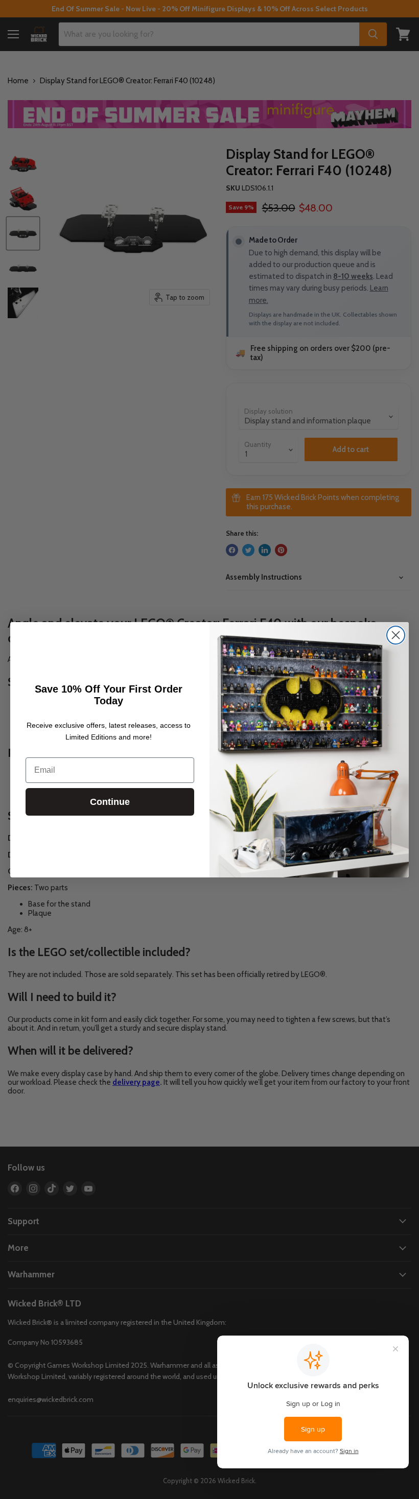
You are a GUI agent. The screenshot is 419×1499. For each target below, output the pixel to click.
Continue (110, 802)
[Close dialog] (396, 635)
